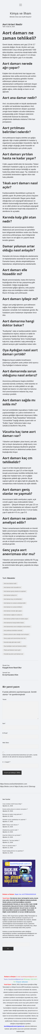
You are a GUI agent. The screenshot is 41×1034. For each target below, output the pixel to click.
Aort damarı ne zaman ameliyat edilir (15, 603)
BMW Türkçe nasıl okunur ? (11, 825)
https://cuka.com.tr (21, 786)
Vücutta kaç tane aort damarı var (13, 654)
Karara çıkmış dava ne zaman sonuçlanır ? (15, 809)
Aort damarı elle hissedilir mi (12, 587)
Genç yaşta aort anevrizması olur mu (14, 638)
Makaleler (11, 578)
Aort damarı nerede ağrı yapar (13, 611)
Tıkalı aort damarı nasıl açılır (12, 650)
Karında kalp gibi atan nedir (12, 642)
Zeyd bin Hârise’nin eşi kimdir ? (12, 835)
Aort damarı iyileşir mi (10, 595)
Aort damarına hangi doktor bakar (14, 622)
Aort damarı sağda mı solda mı (13, 615)
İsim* (4, 723)
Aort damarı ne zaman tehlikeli (13, 607)
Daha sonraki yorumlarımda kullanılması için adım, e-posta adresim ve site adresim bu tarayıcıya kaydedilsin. (20, 756)
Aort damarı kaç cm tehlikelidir (13, 599)
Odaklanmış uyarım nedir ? (10, 830)
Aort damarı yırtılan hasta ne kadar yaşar (16, 619)
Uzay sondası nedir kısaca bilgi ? (12, 804)
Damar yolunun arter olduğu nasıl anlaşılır (16, 634)
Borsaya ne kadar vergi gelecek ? (12, 814)
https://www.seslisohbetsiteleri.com (13, 784)
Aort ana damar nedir (10, 583)
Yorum (4, 699)
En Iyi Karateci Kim (10, 675)
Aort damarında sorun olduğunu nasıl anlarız (17, 626)
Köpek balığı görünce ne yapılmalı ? (13, 851)
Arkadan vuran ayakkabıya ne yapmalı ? (14, 819)
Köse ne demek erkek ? (10, 845)
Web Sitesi (6, 742)
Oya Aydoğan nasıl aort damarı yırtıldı (15, 646)
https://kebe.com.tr (7, 786)
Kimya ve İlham (20, 13)
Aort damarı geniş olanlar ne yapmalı (15, 591)
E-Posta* (5, 733)
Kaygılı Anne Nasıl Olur (12, 668)
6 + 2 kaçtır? (7, 762)
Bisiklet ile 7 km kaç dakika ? (11, 840)
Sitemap (32, 786)
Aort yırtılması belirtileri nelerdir (13, 630)
